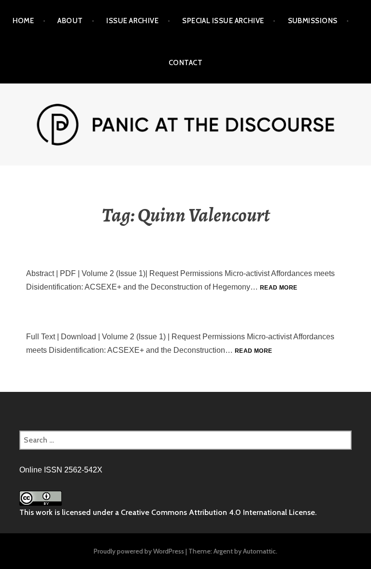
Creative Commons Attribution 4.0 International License (218, 512)
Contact (185, 62)
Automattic (259, 551)
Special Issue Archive (223, 20)
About (70, 20)
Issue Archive (132, 20)
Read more (278, 287)
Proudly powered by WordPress (139, 551)
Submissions (313, 20)
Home (23, 20)
